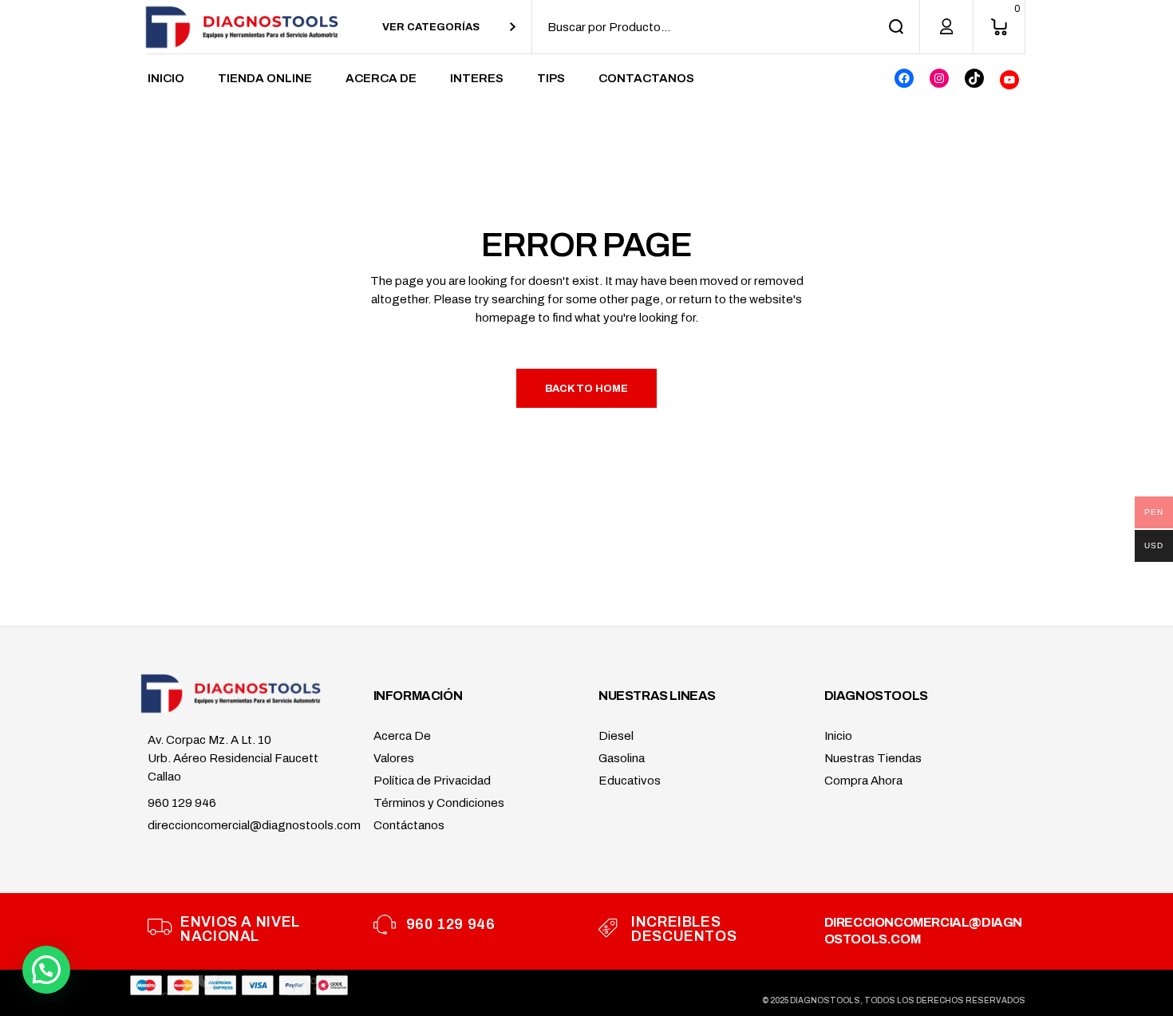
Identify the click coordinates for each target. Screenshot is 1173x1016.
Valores (393, 758)
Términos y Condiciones (438, 803)
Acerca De (402, 735)
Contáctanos (408, 825)
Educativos (629, 780)
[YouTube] (1009, 79)
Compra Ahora (863, 780)
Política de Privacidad (432, 780)
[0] (999, 26)
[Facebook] (904, 78)
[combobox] (448, 26)
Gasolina (621, 758)
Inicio (838, 735)
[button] (46, 970)
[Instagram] (939, 78)
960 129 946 (182, 803)
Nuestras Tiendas (873, 758)
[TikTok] (974, 78)
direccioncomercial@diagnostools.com (254, 825)
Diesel (616, 735)
